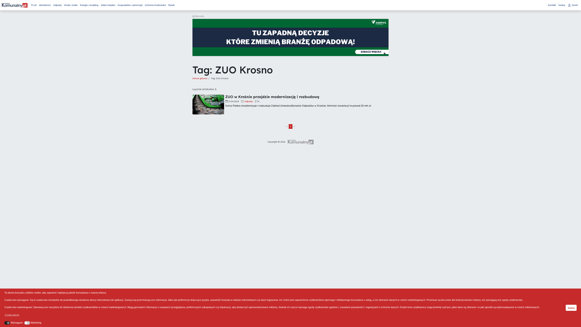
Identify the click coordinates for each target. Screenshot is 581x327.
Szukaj (561, 5)
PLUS (34, 5)
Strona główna (199, 78)
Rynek (171, 5)
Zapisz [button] (571, 308)
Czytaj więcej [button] (12, 315)
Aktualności (45, 5)
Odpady (57, 5)
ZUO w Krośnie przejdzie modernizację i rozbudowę (272, 96)
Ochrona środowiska (155, 5)
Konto (575, 5)
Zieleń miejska (108, 5)
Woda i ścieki (70, 5)
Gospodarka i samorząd (130, 5)
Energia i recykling (89, 5)
